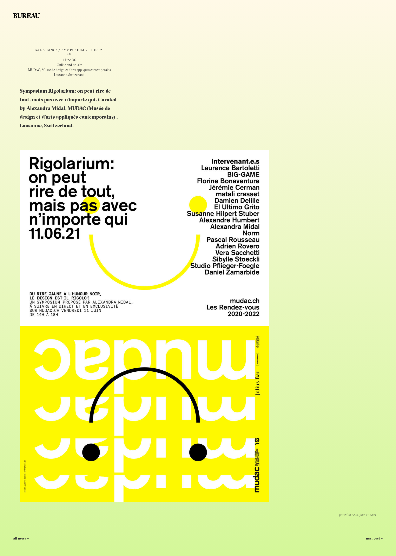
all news (21, 538)
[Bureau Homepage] (26, 15)
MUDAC (77, 108)
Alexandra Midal (46, 108)
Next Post (374, 538)
